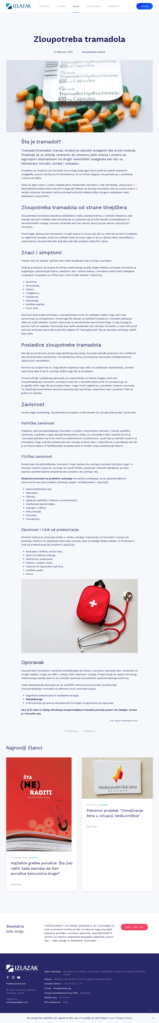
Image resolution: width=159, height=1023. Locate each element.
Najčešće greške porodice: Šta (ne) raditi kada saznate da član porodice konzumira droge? (41, 868)
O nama (61, 6)
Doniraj (144, 6)
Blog (76, 6)
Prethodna (71, 731)
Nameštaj (114, 6)
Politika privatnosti (16, 983)
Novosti (33, 857)
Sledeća (89, 731)
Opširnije (16, 884)
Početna (44, 6)
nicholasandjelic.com (17, 1002)
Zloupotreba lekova (93, 51)
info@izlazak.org (62, 988)
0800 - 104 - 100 (134, 927)
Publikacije (94, 6)
